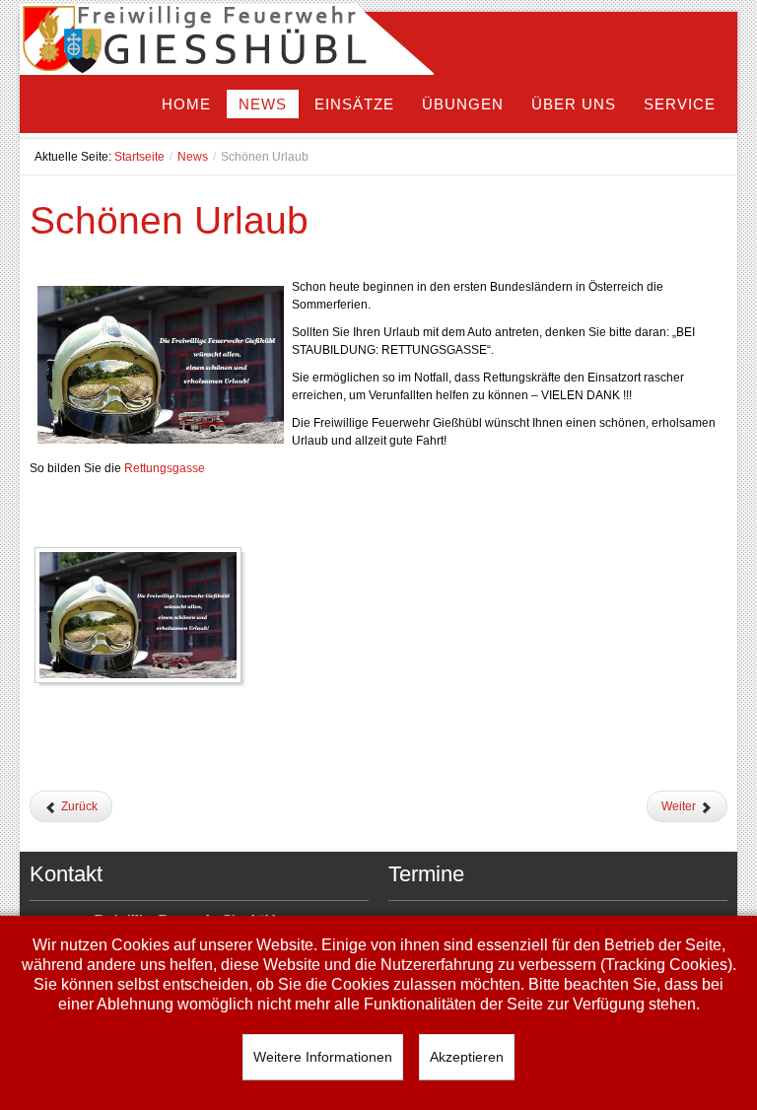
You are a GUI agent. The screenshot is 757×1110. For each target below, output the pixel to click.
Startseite (139, 157)
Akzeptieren (467, 1057)
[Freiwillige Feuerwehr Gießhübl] (227, 43)
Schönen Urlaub (169, 220)
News (192, 157)
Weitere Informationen (322, 1057)
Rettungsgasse (164, 468)
